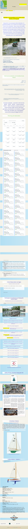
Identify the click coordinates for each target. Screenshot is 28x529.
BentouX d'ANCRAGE (19, 527)
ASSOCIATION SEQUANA (11, 527)
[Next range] (24, 150)
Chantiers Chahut (14, 421)
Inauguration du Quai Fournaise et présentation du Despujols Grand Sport (13, 323)
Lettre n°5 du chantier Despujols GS (13, 348)
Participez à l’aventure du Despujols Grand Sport (14, 298)
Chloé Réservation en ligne (14, 282)
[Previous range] (22, 150)
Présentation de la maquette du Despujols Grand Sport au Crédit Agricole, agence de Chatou (13, 335)
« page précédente (3, 523)
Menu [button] (14, 6)
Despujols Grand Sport (13, 318)
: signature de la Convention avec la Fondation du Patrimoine (13, 328)
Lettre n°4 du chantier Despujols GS (13, 350)
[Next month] (10, 122)
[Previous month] (9, 122)
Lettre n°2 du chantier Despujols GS (13, 355)
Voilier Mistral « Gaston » (14, 459)
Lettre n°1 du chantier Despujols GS (13, 357)
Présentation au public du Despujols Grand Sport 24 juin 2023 (13, 320)
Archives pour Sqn (10, 10)
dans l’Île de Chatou (13, 337)
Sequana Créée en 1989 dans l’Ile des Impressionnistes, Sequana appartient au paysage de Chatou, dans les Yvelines (14, 1)
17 (14, 523)
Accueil (7, 10)
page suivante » (18, 523)
